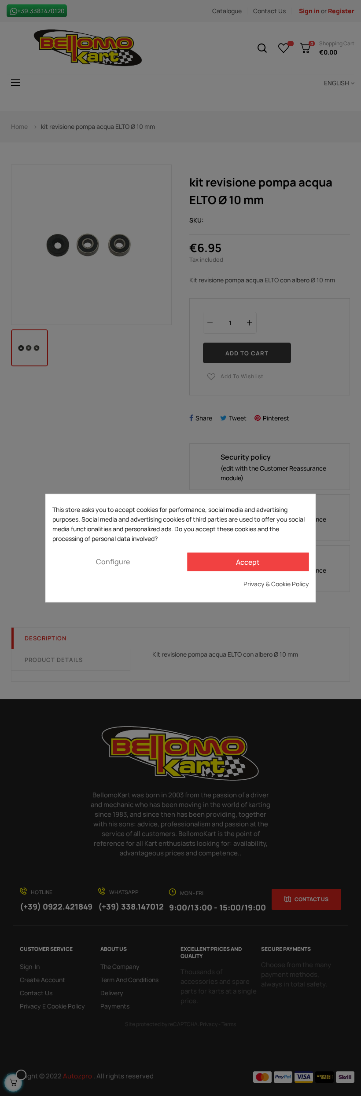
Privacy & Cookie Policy (276, 583)
